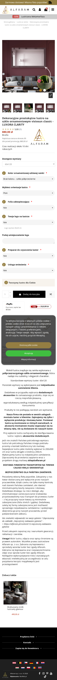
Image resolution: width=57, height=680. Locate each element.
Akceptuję (28, 353)
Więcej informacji (28, 359)
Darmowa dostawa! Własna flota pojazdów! (26, 2)
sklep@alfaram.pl (36, 460)
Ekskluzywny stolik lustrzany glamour (15, 608)
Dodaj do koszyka (31, 294)
